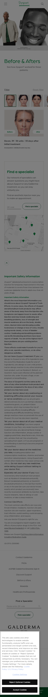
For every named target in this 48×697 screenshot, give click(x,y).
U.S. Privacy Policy (15, 669)
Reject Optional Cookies (19, 682)
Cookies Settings (20, 674)
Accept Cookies (20, 690)
